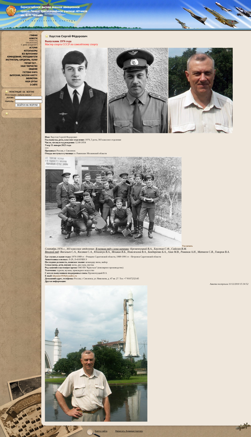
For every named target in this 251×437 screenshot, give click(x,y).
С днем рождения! (29, 45)
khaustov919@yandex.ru (65, 275)
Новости (33, 41)
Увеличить (187, 246)
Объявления (31, 43)
